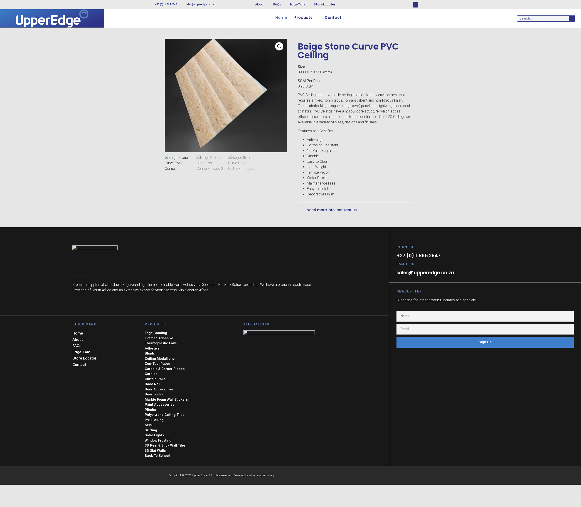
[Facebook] (415, 4)
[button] (279, 46)
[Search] (572, 18)
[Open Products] (316, 18)
